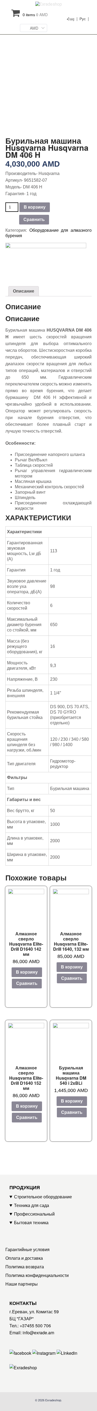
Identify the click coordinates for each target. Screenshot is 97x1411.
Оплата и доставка (24, 1258)
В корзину (35, 207)
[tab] (23, 291)
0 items (35, 14)
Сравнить (34, 219)
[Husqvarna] (45, 260)
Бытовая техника (31, 1222)
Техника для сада (31, 1205)
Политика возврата (24, 1266)
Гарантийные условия (27, 1249)
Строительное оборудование (43, 1197)
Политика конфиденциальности (37, 1275)
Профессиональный (34, 1214)
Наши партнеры (21, 1284)
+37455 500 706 (35, 1325)
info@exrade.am (38, 1332)
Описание (23, 291)
